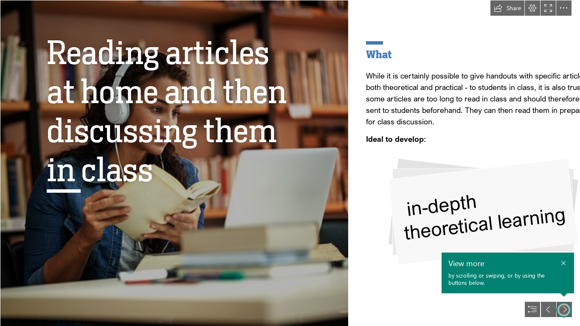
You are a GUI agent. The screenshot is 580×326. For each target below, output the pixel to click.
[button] (507, 8)
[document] (290, 163)
